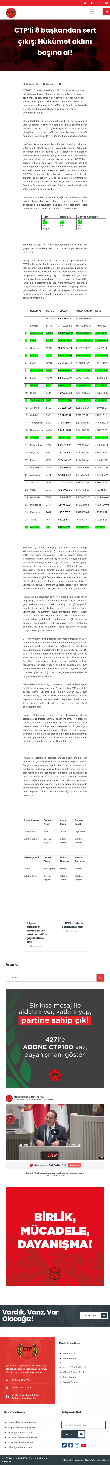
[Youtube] (106, 3)
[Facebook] (92, 3)
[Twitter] (84, 3)
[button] (106, 11)
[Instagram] (99, 3)
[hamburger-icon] (92, 11)
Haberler (50, 84)
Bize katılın (90, 1316)
